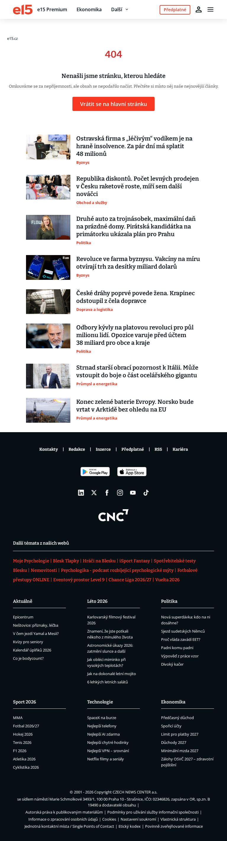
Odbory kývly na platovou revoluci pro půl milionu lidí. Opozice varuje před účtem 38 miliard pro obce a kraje (135, 335)
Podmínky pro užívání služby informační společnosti (153, 812)
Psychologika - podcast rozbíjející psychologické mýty (117, 570)
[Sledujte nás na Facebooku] (107, 492)
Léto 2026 (97, 601)
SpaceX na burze (101, 717)
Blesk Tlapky (66, 561)
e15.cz (12, 38)
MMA (17, 717)
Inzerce (103, 449)
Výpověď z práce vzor (180, 656)
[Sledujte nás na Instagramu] (120, 492)
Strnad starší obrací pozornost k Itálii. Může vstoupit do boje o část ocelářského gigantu (137, 371)
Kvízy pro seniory (28, 641)
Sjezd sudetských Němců (183, 631)
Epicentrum (23, 617)
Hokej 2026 (23, 734)
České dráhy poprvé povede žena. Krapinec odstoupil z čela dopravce (135, 297)
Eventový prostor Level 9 (79, 579)
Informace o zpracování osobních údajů (63, 819)
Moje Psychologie (31, 561)
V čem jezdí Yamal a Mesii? (36, 633)
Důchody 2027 (173, 742)
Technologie (100, 702)
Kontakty (48, 449)
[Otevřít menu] (210, 9)
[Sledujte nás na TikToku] (146, 492)
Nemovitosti (44, 570)
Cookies (109, 819)
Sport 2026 (24, 702)
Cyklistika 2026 (26, 767)
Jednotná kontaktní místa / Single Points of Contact (69, 826)
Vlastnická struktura (178, 819)
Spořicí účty (171, 726)
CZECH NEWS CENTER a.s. (135, 792)
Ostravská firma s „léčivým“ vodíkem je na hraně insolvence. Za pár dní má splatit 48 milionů (134, 146)
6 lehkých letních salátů (107, 682)
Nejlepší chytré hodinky (108, 742)
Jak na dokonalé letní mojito (111, 673)
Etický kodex (130, 826)
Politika (169, 601)
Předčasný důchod (177, 717)
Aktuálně (22, 601)
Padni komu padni (177, 647)
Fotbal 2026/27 (26, 726)
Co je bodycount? (28, 658)
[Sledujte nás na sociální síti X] (94, 492)
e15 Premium (52, 9)
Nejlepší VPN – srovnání (108, 750)
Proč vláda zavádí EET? (180, 639)
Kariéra (180, 449)
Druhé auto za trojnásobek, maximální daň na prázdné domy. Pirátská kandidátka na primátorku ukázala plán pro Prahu (136, 226)
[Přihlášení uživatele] (199, 9)
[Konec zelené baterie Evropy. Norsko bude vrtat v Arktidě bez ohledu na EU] (48, 410)
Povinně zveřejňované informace (174, 826)
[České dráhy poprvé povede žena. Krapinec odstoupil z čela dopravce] (48, 301)
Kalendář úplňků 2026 (32, 650)
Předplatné (132, 449)
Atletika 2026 (24, 759)
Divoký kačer (172, 664)
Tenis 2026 (22, 742)
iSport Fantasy (134, 561)
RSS (158, 449)
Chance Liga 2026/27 (129, 579)
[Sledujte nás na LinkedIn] (81, 492)
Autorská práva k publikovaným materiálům (64, 812)
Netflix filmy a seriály (105, 759)
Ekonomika (89, 9)
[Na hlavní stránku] (23, 9)
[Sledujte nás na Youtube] (133, 492)
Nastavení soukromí (138, 819)
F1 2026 (19, 750)
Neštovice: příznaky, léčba (35, 625)
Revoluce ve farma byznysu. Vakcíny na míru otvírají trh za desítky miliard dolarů (138, 262)
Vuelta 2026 (167, 579)
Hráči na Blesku (99, 561)
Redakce (77, 449)
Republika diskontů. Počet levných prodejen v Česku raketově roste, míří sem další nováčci (137, 186)
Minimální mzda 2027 (179, 750)
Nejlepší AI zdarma (103, 734)
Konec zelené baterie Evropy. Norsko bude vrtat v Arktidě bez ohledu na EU (135, 405)
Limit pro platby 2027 (179, 734)
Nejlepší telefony (101, 726)
